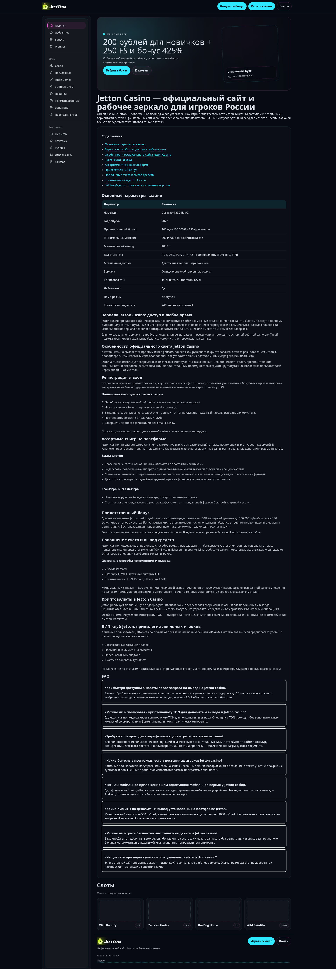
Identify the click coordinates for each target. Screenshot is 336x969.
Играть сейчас (261, 6)
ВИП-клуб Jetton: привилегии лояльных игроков (137, 185)
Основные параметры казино (125, 144)
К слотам (142, 70)
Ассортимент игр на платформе (127, 165)
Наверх (101, 960)
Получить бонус (232, 6)
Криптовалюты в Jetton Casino (125, 180)
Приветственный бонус (121, 170)
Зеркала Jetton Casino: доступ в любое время (135, 149)
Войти (284, 6)
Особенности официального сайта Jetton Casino (138, 155)
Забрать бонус (116, 70)
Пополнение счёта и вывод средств (129, 175)
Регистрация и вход (118, 160)
